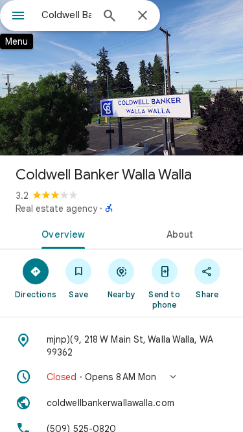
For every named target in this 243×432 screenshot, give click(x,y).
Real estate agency (56, 208)
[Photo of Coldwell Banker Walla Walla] (121, 77)
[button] (121, 377)
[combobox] (66, 15)
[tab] (61, 233)
